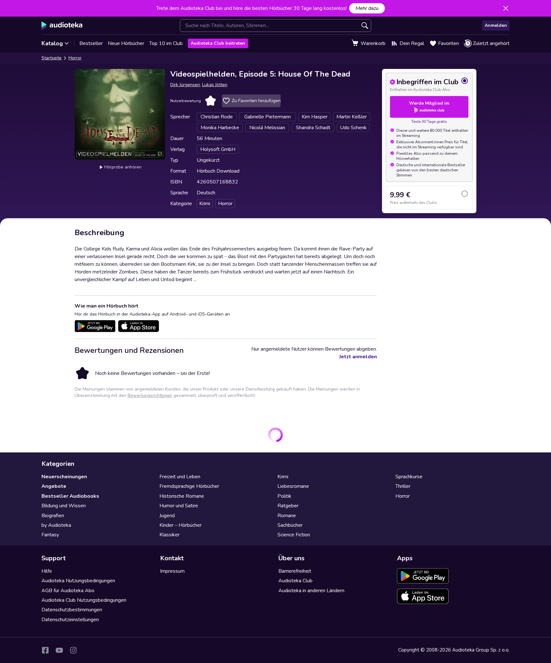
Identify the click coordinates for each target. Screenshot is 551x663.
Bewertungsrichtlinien (150, 395)
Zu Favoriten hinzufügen (256, 101)
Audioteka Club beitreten (218, 43)
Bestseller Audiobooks (70, 496)
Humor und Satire (178, 505)
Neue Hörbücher (126, 43)
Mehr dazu (367, 8)
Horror (75, 58)
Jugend (167, 515)
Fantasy (50, 534)
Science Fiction (293, 534)
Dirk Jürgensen (185, 85)
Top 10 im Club (166, 43)
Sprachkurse (408, 476)
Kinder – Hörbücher (180, 525)
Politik (284, 496)
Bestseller (91, 43)
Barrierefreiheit (294, 571)
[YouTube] (59, 650)
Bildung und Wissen (63, 505)
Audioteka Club (295, 580)
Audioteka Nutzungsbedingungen (78, 580)
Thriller (402, 486)
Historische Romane (181, 496)
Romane (286, 515)
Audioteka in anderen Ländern (311, 590)
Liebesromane (293, 486)
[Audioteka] (62, 25)
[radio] (429, 84)
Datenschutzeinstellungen (70, 619)
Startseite (51, 58)
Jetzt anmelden (358, 356)
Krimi (282, 476)
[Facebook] (45, 650)
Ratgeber (287, 505)
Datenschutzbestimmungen (71, 609)
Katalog (52, 43)
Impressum (172, 571)
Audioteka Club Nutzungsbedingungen (83, 600)
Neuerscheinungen (64, 476)
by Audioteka (56, 525)
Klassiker (169, 534)
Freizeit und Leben (179, 476)
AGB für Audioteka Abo (67, 590)
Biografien (52, 515)
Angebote (53, 486)
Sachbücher (290, 525)
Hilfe (46, 571)
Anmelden (496, 25)
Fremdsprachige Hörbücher (189, 486)
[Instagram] (73, 650)
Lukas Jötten (214, 85)
